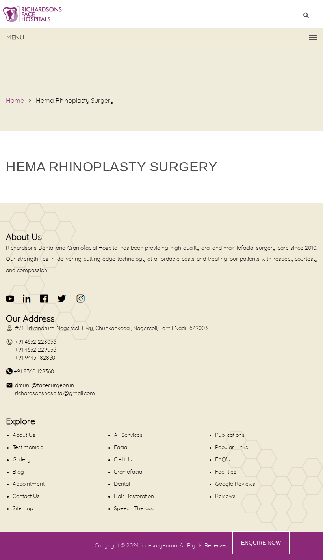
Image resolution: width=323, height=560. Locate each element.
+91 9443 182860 (35, 358)
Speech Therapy (134, 508)
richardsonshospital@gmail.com (55, 393)
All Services (128, 435)
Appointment (29, 484)
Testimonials (28, 447)
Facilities (225, 472)
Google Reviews (235, 484)
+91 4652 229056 (35, 350)
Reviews (225, 496)
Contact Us (26, 496)
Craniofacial (128, 472)
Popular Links (231, 447)
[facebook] (44, 298)
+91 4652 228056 (35, 342)
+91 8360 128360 (34, 372)
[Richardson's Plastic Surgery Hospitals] (161, 14)
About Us (24, 435)
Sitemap (23, 508)
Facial (121, 447)
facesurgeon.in (158, 546)
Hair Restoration (134, 496)
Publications (230, 435)
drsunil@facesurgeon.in (44, 385)
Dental (122, 484)
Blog (18, 472)
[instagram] (79, 298)
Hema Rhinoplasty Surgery (75, 100)
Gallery (21, 460)
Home (15, 100)
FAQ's (222, 460)
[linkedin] (27, 298)
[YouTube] (10, 298)
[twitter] (61, 298)
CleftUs (123, 460)
